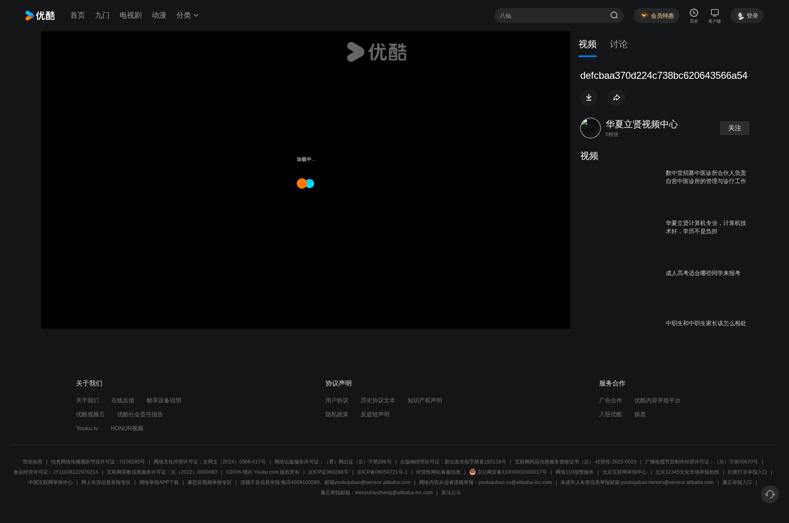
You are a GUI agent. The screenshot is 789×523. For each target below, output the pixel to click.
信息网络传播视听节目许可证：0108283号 (98, 462)
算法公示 (451, 492)
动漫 (159, 15)
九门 (102, 15)
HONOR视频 (127, 428)
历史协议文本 (378, 400)
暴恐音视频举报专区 (209, 482)
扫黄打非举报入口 (747, 472)
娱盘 (640, 414)
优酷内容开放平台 (657, 400)
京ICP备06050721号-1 (382, 472)
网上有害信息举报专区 (106, 482)
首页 (77, 15)
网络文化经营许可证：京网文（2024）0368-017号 (210, 462)
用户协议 (336, 400)
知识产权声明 (425, 400)
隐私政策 (336, 414)
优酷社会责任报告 (140, 414)
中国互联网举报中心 (50, 482)
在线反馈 (122, 400)
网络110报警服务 (575, 472)
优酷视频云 (90, 414)
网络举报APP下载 (159, 482)
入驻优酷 (610, 414)
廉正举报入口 (737, 482)
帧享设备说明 (164, 400)
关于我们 (87, 400)
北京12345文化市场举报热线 (687, 472)
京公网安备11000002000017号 (512, 472)
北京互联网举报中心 (624, 472)
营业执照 (32, 462)
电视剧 (131, 15)
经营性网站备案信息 (438, 472)
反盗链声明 (375, 414)
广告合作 (610, 400)
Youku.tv (87, 428)
